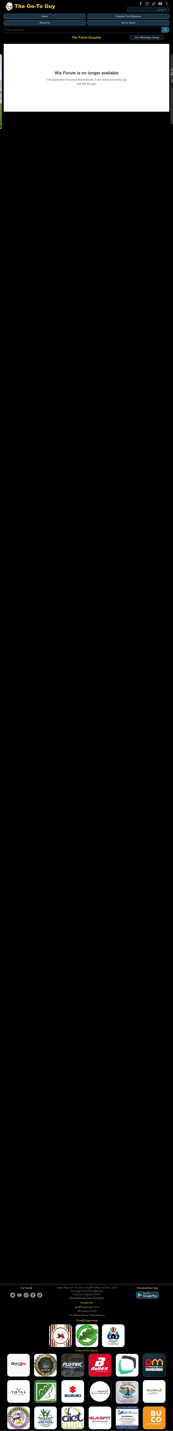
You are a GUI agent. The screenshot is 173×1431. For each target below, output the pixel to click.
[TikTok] (153, 3)
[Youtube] (19, 1295)
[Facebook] (140, 3)
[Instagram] (147, 3)
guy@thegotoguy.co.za (87, 1306)
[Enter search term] (165, 30)
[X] (166, 3)
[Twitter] (12, 1295)
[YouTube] (160, 3)
